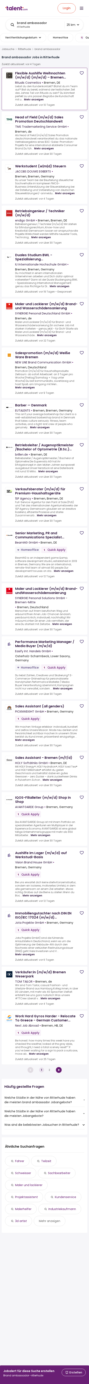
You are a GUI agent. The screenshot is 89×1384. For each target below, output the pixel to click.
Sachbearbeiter (59, 1173)
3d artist (21, 1221)
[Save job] (82, 73)
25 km (71, 25)
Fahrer (19, 1161)
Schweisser (23, 1173)
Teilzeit (46, 1161)
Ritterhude (24, 49)
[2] (59, 1070)
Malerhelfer (23, 1209)
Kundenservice (65, 1197)
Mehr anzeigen (34, 99)
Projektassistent (26, 1197)
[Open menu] (81, 8)
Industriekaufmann (62, 1209)
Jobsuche (8, 49)
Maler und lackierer (28, 1185)
